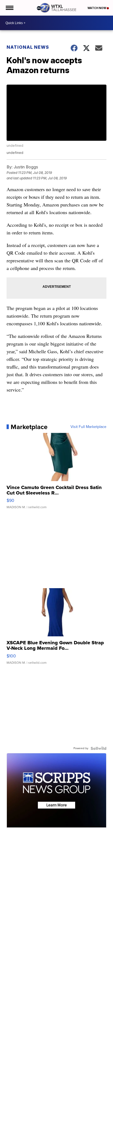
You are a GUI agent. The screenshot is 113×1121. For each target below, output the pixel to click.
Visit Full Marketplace (88, 427)
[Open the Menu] (9, 7)
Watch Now (97, 8)
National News (28, 47)
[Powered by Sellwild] (98, 748)
